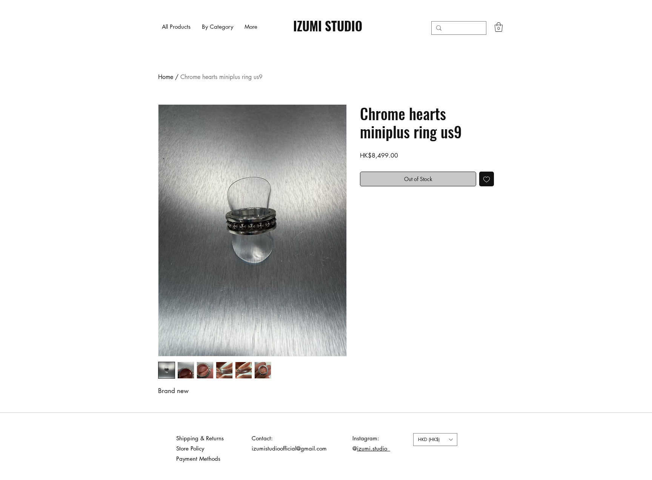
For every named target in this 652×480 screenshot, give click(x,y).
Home (165, 77)
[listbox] (435, 439)
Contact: (262, 438)
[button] (217, 26)
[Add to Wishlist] (486, 179)
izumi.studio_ (373, 448)
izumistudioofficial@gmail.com (289, 448)
